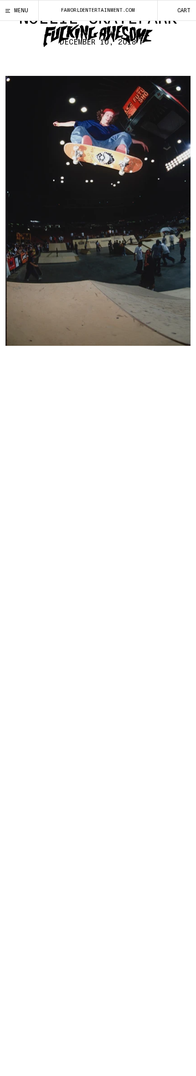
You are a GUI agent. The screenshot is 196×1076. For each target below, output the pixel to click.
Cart (184, 10)
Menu (21, 10)
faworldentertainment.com (98, 10)
